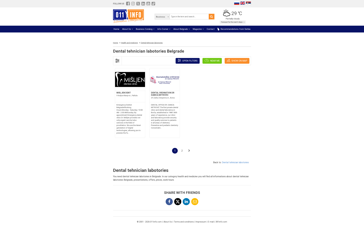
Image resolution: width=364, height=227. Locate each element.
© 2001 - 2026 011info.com (149, 222)
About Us (126, 29)
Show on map (239, 60)
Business (160, 17)
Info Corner (162, 29)
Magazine (197, 29)
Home (116, 29)
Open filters (189, 60)
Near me (215, 60)
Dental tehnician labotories (235, 162)
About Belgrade (180, 29)
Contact (211, 29)
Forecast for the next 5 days (232, 22)
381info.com (221, 222)
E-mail (211, 222)
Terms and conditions (184, 222)
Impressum (201, 222)
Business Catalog (144, 29)
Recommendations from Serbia (235, 29)
